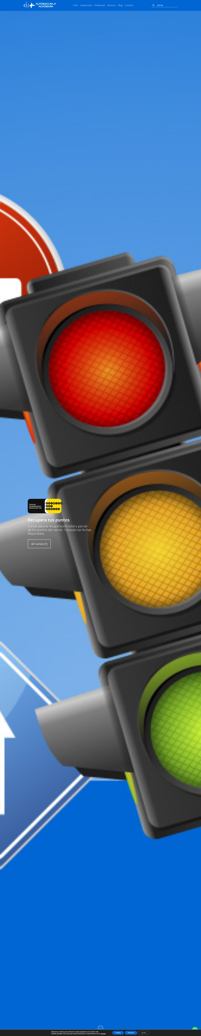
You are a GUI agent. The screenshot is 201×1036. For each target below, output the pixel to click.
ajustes (103, 1034)
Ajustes (143, 1033)
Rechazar (131, 1033)
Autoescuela (86, 5)
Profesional (99, 5)
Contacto (129, 5)
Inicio (75, 5)
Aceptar (118, 1033)
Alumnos (111, 5)
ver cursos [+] (39, 544)
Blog (120, 5)
